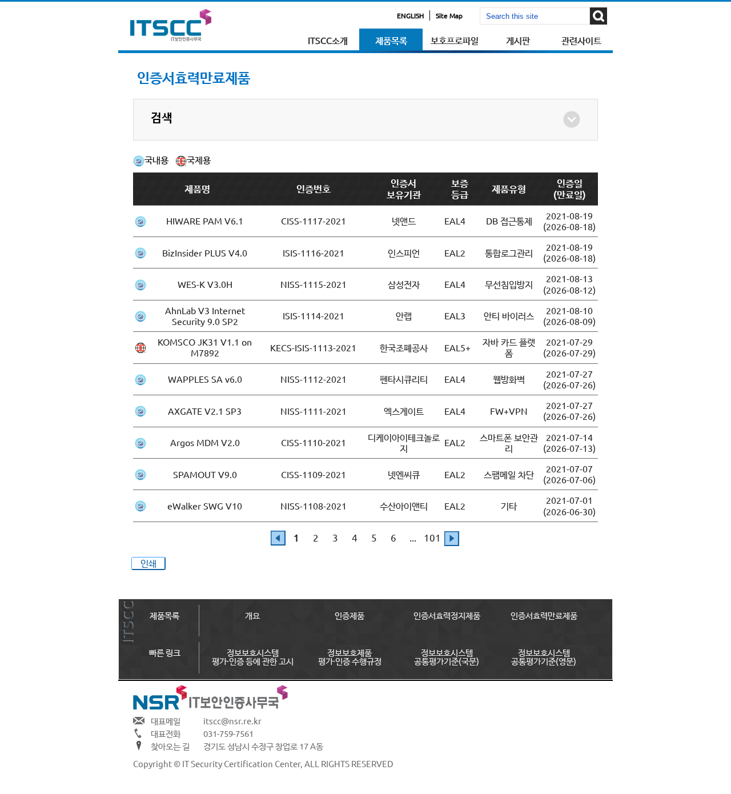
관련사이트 (581, 40)
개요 (252, 614)
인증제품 (349, 614)
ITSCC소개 (328, 40)
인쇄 (148, 563)
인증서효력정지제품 (446, 614)
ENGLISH (410, 15)
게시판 (518, 40)
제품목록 (391, 40)
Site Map (449, 15)
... (412, 537)
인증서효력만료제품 (544, 614)
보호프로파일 (455, 40)
